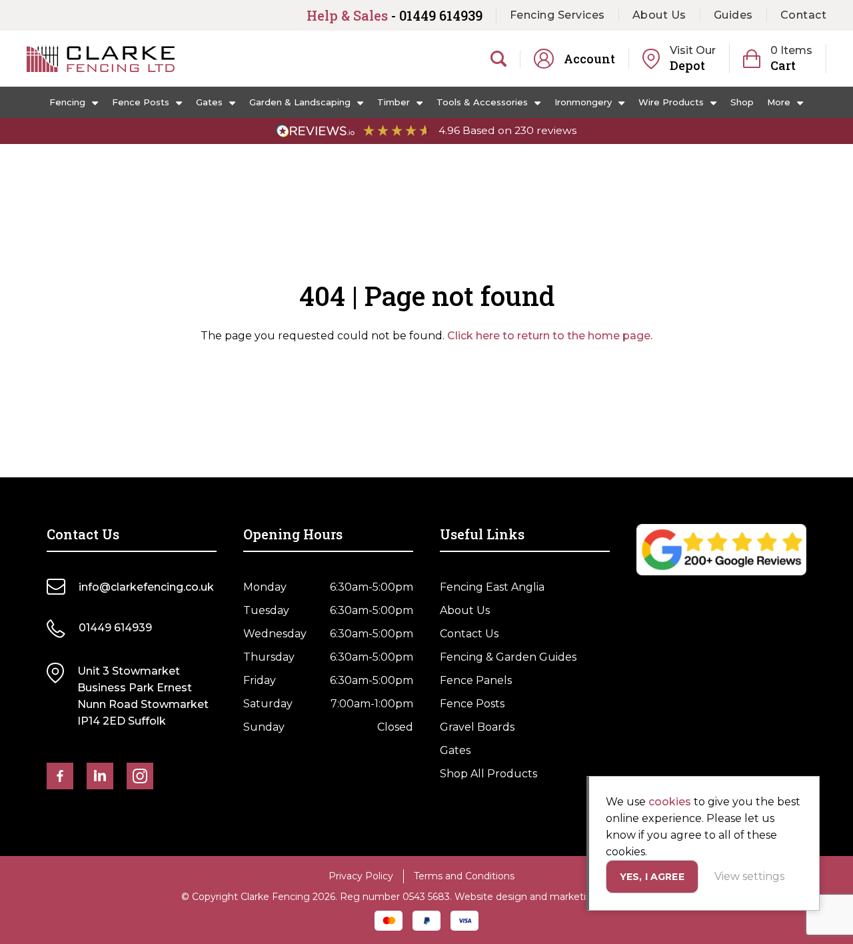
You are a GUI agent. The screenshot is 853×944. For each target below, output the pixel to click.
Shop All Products (488, 773)
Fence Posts (140, 102)
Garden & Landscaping (300, 102)
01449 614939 (115, 627)
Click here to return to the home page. (549, 335)
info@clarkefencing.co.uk (146, 587)
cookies (669, 801)
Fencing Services (557, 15)
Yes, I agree (652, 877)
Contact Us (469, 633)
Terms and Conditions (464, 876)
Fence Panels (476, 680)
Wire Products (671, 102)
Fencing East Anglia (492, 587)
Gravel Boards (477, 727)
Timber (393, 102)
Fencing (67, 102)
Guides (733, 15)
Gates (209, 102)
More (778, 102)
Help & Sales (394, 15)
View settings (749, 876)
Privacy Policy (361, 876)
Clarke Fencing (101, 58)
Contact (803, 15)
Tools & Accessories (482, 102)
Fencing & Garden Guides (508, 657)
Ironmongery (583, 102)
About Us (659, 15)
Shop (742, 102)
